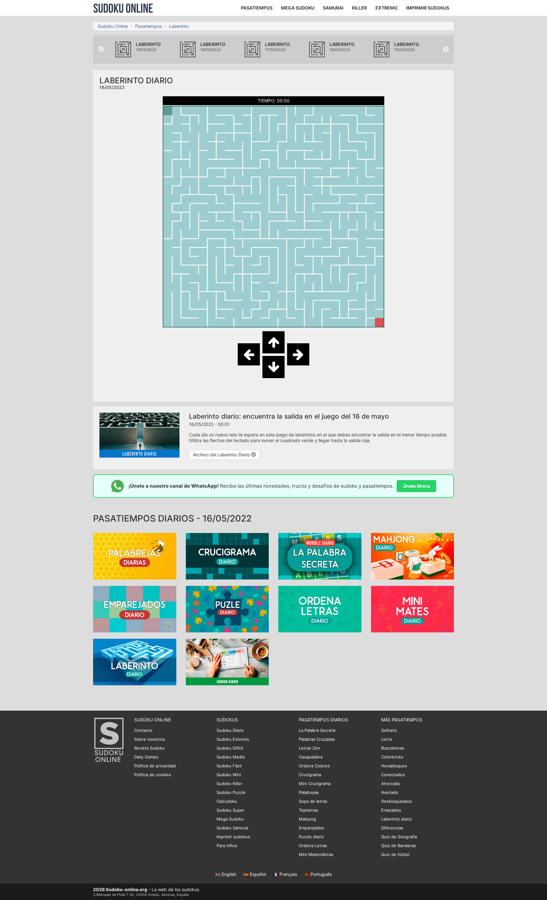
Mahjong (307, 818)
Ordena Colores (314, 765)
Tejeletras (308, 810)
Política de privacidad (155, 765)
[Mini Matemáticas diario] (412, 608)
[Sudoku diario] (227, 661)
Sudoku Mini (229, 774)
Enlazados (391, 810)
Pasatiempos (148, 26)
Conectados (393, 774)
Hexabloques (394, 765)
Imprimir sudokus (233, 836)
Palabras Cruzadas (317, 739)
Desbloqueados (396, 801)
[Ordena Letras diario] (320, 608)
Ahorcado (390, 783)
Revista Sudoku (149, 748)
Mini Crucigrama (314, 783)
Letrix (386, 739)
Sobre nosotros (149, 739)
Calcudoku (227, 801)
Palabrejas (309, 792)
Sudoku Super (230, 810)
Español (257, 874)
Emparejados (311, 827)
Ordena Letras (313, 845)
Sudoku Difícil (230, 748)
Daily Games (146, 756)
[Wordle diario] (320, 555)
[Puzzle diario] (227, 608)
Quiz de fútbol (395, 854)
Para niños (227, 845)
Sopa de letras (313, 801)
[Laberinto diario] (134, 661)
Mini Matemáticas (316, 854)
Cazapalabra (311, 756)
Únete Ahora (416, 486)
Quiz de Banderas (398, 845)
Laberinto (179, 26)
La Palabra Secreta (317, 730)
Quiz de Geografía (399, 836)
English (228, 874)
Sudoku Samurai (232, 827)
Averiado (389, 792)
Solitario (389, 730)
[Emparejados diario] (134, 608)
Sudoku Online (123, 8)
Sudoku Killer (229, 783)
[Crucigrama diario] (227, 555)
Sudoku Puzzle (231, 792)
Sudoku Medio (231, 756)
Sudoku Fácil (229, 765)
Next (446, 49)
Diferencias (392, 827)
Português (320, 874)
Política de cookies (152, 774)
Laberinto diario (396, 818)
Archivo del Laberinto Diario (222, 454)
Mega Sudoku (230, 818)
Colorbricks (392, 756)
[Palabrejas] (134, 555)
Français (288, 874)
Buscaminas (392, 748)
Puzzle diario (311, 836)
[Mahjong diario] (412, 555)
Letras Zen (309, 748)
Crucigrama (310, 774)
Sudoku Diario (230, 730)
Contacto (143, 730)
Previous (101, 49)
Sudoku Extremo (233, 739)
